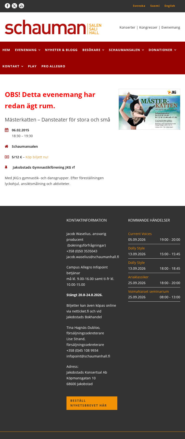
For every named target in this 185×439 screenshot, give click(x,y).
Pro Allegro (53, 66)
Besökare (91, 50)
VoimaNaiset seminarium (148, 291)
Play (32, 66)
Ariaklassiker (138, 277)
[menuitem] (139, 5)
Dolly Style (136, 248)
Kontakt (11, 66)
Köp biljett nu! (37, 157)
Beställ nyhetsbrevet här (88, 403)
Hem (6, 50)
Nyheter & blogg (61, 50)
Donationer (160, 50)
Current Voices (140, 233)
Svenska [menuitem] (139, 5)
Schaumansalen (124, 50)
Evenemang (26, 50)
